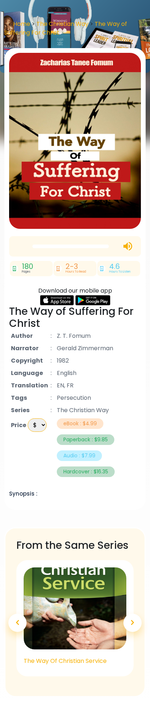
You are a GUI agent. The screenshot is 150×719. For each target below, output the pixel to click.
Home (21, 24)
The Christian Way (63, 24)
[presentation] (17, 623)
